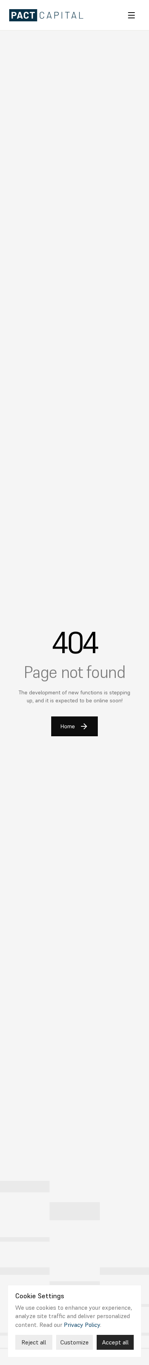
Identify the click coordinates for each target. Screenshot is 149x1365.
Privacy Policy (82, 1324)
